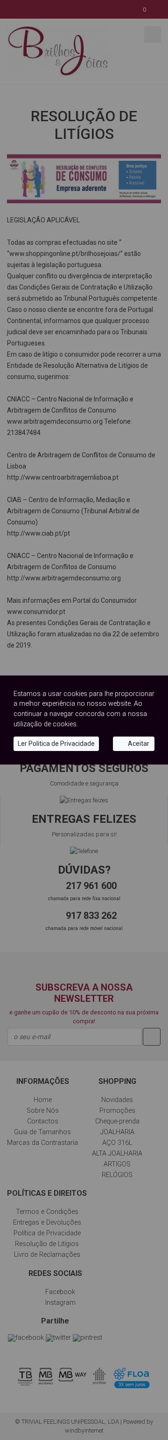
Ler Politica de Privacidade (56, 743)
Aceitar (137, 743)
